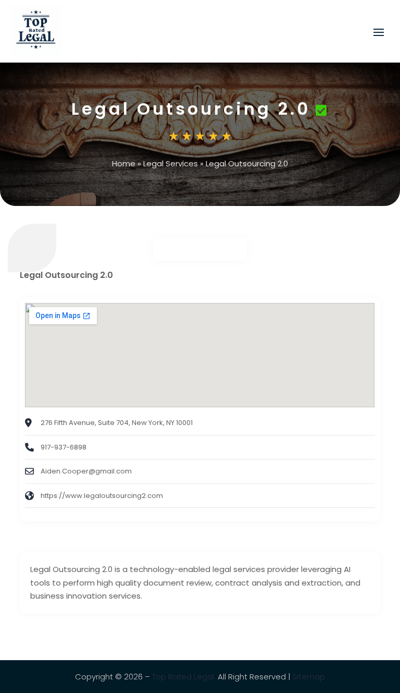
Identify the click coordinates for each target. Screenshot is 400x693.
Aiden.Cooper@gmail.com (86, 471)
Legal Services (170, 163)
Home (123, 163)
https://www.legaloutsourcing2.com (102, 496)
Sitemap (308, 676)
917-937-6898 (63, 447)
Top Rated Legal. (184, 676)
